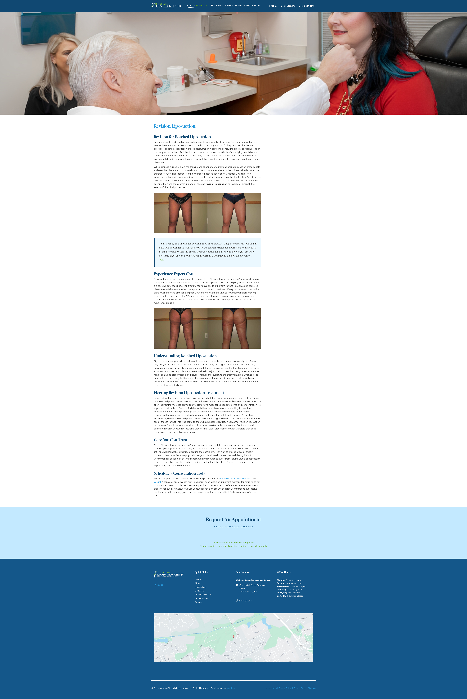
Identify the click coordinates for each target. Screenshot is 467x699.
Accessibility (271, 688)
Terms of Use (299, 688)
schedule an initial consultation (235, 478)
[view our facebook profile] (269, 6)
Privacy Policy (285, 688)
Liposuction (200, 587)
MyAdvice (230, 688)
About (198, 583)
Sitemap (312, 688)
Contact (198, 602)
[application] (193, 5)
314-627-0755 (307, 6)
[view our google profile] (276, 6)
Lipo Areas (200, 591)
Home (198, 580)
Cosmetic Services (203, 595)
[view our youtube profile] (272, 6)
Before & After (201, 598)
